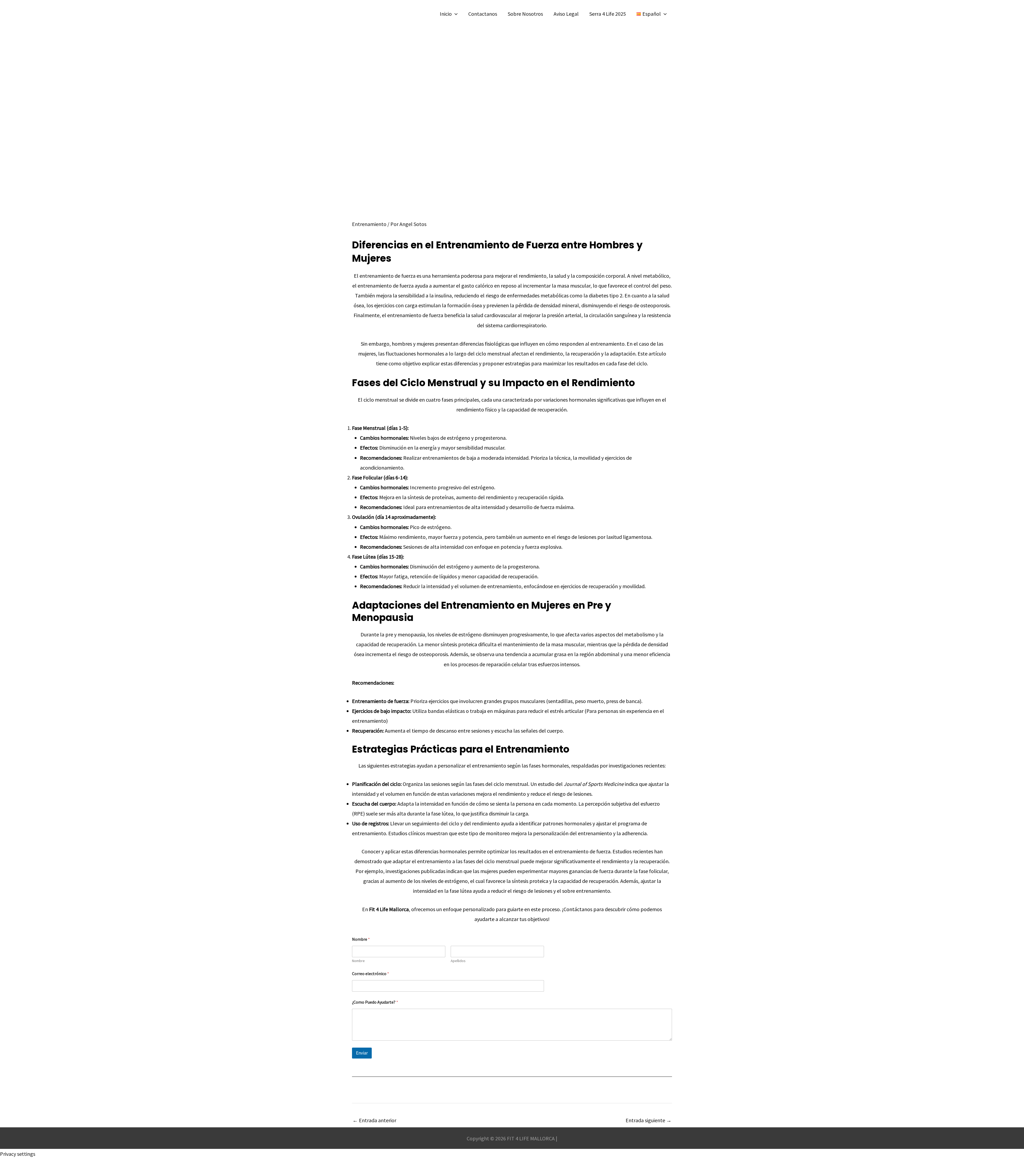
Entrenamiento (369, 224)
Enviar (362, 1053)
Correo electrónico (370, 973)
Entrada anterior (374, 1120)
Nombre (358, 961)
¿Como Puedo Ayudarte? (375, 1002)
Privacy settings (17, 1153)
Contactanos (482, 13)
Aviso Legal (566, 13)
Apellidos (458, 961)
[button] (455, 14)
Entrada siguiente (648, 1120)
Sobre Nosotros (525, 13)
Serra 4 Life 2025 (607, 13)
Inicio (446, 13)
